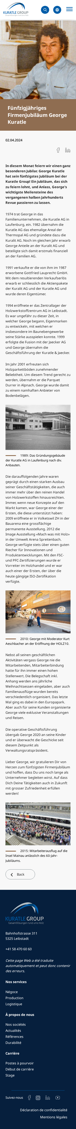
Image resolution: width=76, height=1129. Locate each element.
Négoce (11, 992)
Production (14, 998)
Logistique (13, 1004)
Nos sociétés (15, 1024)
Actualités (13, 1030)
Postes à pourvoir (19, 1063)
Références (14, 1036)
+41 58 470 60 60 (18, 949)
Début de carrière (19, 1069)
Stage (10, 1075)
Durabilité (13, 1042)
